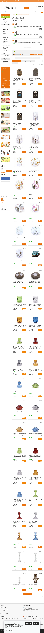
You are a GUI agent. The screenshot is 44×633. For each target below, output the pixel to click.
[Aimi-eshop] (7, 6)
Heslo (2, 169)
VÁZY (4, 27)
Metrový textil (6, 55)
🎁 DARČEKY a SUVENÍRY (4, 81)
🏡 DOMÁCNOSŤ (5, 16)
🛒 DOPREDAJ (7, 11)
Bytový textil (29, 11)
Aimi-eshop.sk (4, 612)
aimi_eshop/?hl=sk (5, 613)
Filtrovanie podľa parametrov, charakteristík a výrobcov (27, 57)
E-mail (2, 168)
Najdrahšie (31, 61)
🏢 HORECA (3, 616)
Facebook (2, 198)
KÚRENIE (36, 11)
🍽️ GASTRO (4, 73)
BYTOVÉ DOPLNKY (6, 24)
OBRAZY (4, 35)
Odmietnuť (28, 623)
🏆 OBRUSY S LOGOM (4, 619)
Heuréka (2, 205)
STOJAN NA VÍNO (6, 45)
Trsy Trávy (5, 50)
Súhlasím (35, 623)
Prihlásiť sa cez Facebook (6, 178)
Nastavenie (9, 630)
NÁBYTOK (3, 85)
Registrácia (41, 3)
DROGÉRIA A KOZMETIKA (5, 19)
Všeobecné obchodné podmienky (28, 608)
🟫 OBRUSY (4, 14)
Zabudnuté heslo (4, 173)
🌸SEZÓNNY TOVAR (4, 68)
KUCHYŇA (4, 57)
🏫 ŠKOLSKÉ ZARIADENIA (4, 71)
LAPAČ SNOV (5, 44)
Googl (2, 202)
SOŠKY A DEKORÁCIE (5, 37)
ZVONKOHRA (5, 39)
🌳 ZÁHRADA (4, 76)
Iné (1, 207)
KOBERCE (5, 26)
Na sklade (15, 51)
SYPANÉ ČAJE (5, 53)
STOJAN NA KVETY (5, 42)
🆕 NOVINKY (4, 87)
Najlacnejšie (24, 61)
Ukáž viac (27, 47)
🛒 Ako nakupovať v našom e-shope (29, 607)
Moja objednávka (26, 613)
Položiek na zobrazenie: (36, 54)
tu (10, 627)
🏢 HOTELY (4, 78)
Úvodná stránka (2, 12)
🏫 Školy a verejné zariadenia (30, 616)
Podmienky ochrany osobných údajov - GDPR (30, 609)
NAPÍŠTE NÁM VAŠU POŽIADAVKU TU (29, 611)
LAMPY (4, 31)
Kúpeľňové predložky (5, 59)
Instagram (2, 203)
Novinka (15, 53)
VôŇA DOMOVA (5, 21)
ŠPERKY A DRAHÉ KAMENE (18, 11)
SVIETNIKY (5, 29)
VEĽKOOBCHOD (25, 610)
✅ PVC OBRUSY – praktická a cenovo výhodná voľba (33, 618)
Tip (19, 53)
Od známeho (3, 200)
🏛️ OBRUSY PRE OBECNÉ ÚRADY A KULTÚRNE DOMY (9, 618)
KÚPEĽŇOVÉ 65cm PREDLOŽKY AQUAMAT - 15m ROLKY (6, 63)
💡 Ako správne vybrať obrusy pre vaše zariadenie (32, 619)
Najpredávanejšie (16, 61)
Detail (24, 128)
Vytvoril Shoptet (40, 630)
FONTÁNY (5, 33)
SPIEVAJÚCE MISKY (5, 48)
